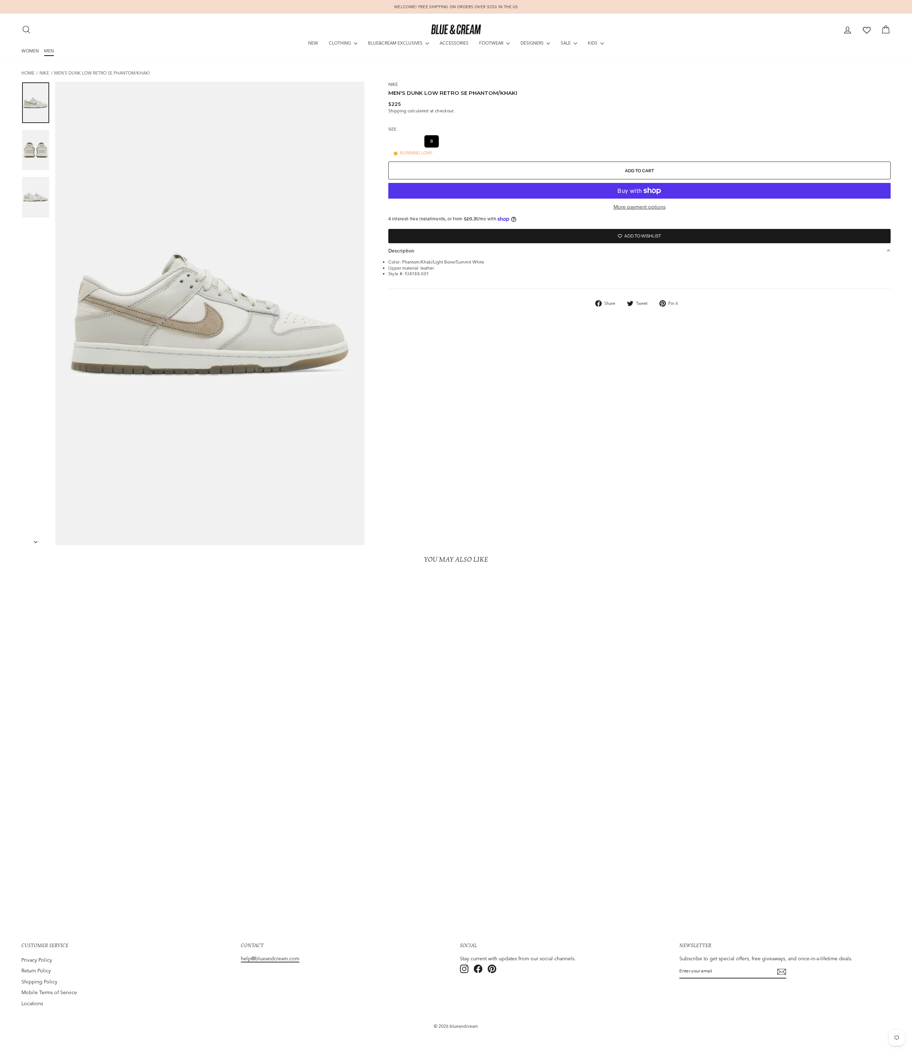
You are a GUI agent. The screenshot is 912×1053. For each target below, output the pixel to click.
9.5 (485, 141)
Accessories (454, 43)
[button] (639, 251)
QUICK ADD (127, 878)
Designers (532, 43)
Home (28, 73)
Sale (566, 43)
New (313, 43)
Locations (32, 1003)
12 (581, 141)
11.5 (562, 141)
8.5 (449, 141)
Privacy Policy (36, 960)
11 (543, 141)
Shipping (397, 110)
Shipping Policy (39, 981)
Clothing (340, 43)
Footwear (491, 43)
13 (599, 141)
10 (503, 141)
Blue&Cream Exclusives (396, 43)
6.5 (414, 141)
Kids (593, 43)
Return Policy (36, 970)
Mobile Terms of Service (49, 992)
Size (392, 129)
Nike (44, 73)
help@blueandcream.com (270, 958)
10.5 (524, 141)
